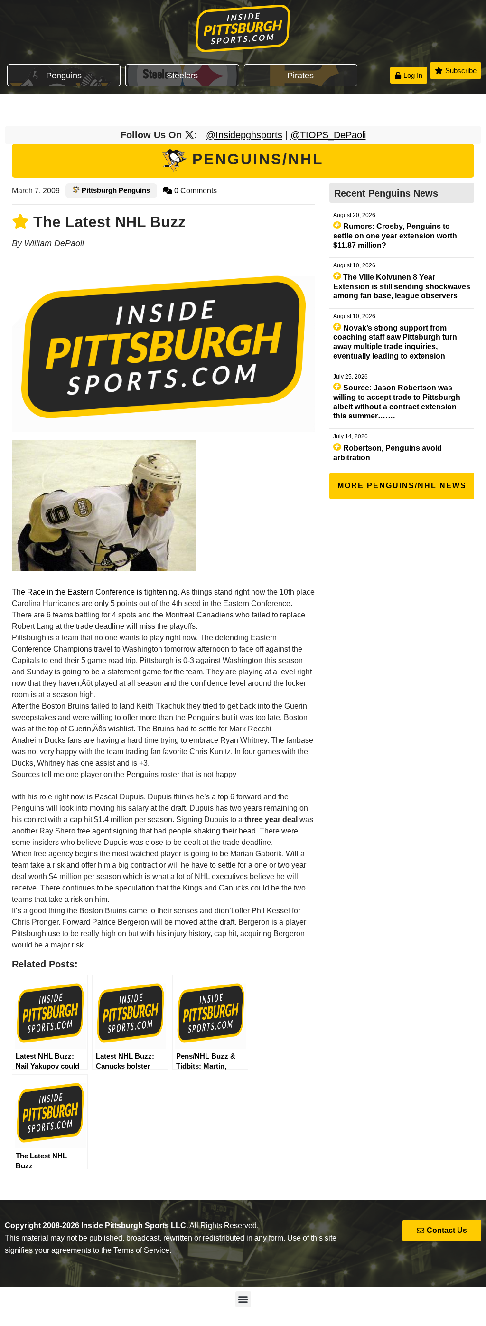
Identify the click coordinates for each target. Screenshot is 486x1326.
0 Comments (194, 191)
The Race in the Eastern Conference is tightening (95, 592)
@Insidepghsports (244, 135)
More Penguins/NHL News (402, 486)
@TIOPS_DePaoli (328, 135)
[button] (243, 1299)
